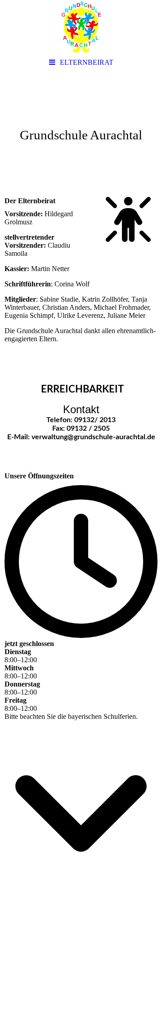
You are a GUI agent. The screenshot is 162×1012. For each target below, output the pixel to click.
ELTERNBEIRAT (86, 62)
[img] (81, 27)
